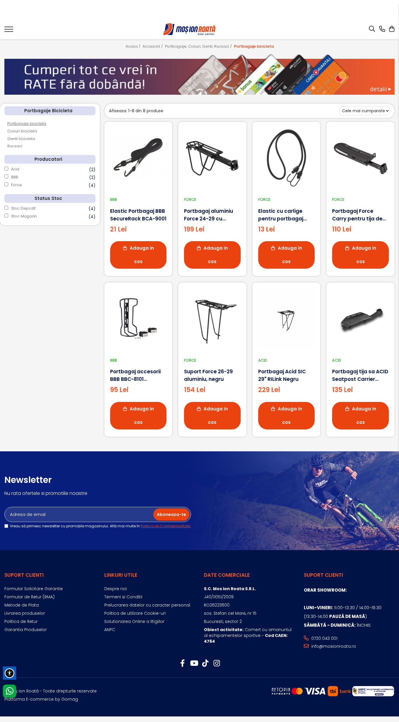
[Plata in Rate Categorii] (199, 74)
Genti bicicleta (21, 138)
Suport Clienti (24, 574)
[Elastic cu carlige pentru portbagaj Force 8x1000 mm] (286, 158)
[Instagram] (216, 663)
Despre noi (115, 589)
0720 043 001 (323, 638)
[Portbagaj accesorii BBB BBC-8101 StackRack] (138, 318)
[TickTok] (205, 663)
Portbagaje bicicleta (26, 123)
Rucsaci (14, 146)
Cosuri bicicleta (22, 131)
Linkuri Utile (120, 574)
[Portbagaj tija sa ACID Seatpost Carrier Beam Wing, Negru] (360, 318)
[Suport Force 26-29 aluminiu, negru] (212, 318)
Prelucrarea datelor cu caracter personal (147, 605)
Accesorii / (153, 46)
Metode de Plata (21, 605)
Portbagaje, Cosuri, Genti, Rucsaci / (199, 46)
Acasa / (134, 46)
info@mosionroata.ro (333, 646)
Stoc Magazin (24, 216)
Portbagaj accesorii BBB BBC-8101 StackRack (135, 375)
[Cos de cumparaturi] (391, 29)
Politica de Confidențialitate (165, 526)
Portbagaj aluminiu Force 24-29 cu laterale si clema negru (208, 215)
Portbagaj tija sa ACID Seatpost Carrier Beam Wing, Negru (360, 375)
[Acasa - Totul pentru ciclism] (189, 29)
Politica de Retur (21, 621)
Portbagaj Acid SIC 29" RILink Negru (282, 375)
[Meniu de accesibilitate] (9, 673)
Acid (15, 169)
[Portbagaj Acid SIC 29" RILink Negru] (286, 318)
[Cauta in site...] (372, 29)
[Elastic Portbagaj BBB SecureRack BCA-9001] (138, 158)
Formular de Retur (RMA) (29, 597)
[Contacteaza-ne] (382, 29)
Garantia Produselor (25, 630)
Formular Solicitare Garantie (33, 589)
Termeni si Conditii (123, 597)
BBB (14, 177)
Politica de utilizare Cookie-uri (135, 613)
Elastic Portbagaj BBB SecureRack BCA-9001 (138, 215)
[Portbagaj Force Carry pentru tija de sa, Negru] (360, 158)
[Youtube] (194, 663)
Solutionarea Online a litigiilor (134, 621)
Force (16, 185)
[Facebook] (182, 663)
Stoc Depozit (23, 208)
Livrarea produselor (24, 613)
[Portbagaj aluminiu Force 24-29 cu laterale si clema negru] (212, 158)
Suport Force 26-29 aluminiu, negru (208, 375)
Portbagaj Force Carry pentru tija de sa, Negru (357, 215)
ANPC (109, 630)
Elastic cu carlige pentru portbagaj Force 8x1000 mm (280, 215)
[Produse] (8, 31)
